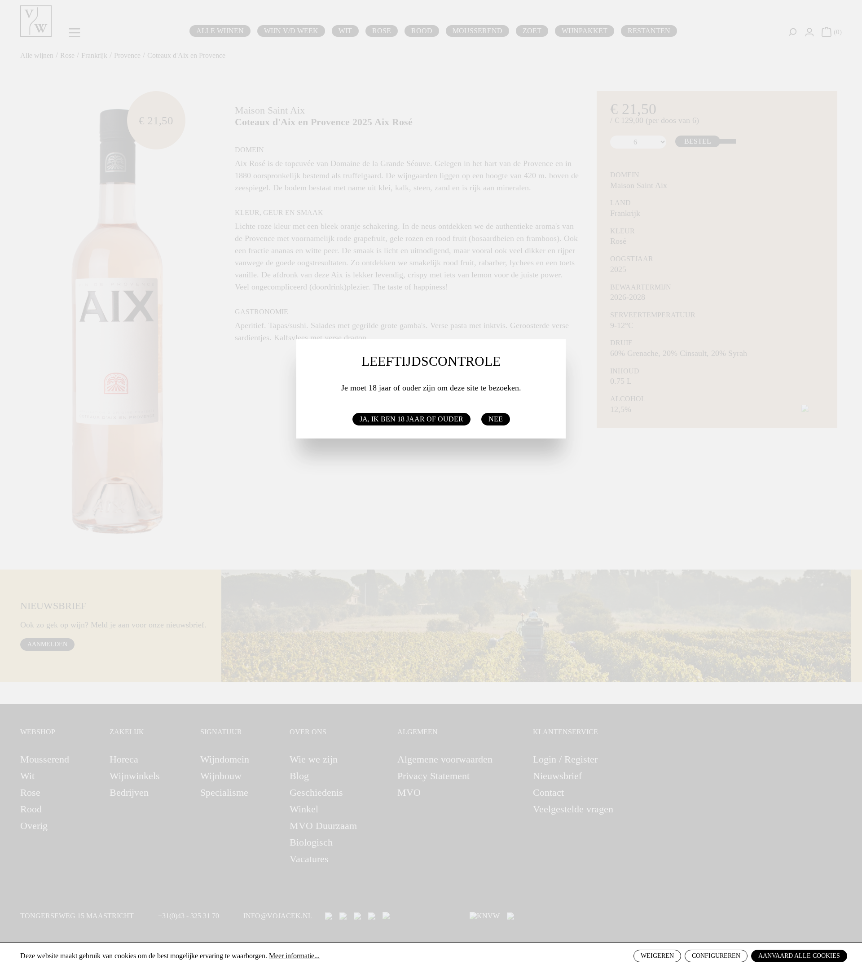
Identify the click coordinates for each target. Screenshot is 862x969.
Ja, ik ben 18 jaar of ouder (411, 419)
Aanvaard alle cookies (799, 955)
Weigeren (657, 955)
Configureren (716, 955)
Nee (495, 419)
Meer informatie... (294, 956)
